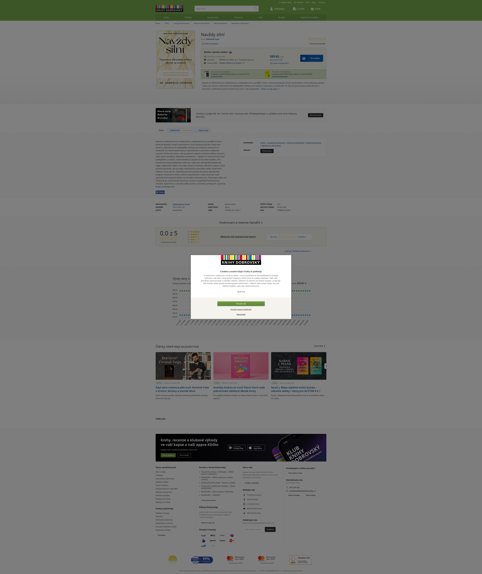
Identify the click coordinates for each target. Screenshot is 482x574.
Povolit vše (241, 304)
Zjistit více (241, 291)
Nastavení (241, 314)
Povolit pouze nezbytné (240, 309)
